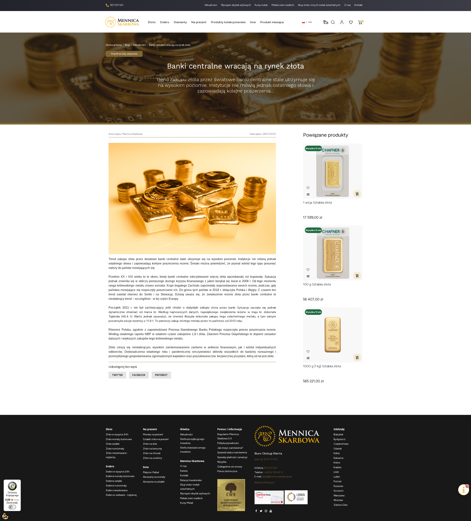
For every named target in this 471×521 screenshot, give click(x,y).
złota (214, 307)
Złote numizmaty (115, 448)
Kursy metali (261, 5)
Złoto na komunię (152, 448)
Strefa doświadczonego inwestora (193, 449)
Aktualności (211, 5)
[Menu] (18, 482)
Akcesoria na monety (154, 477)
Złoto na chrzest (151, 453)
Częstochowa (341, 443)
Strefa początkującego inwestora (192, 441)
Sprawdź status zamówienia (232, 452)
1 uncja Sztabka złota (317, 203)
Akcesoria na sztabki (153, 481)
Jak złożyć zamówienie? (230, 448)
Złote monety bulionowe (119, 439)
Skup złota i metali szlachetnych (189, 486)
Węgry (252, 289)
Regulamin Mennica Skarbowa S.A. (228, 436)
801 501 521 (116, 5)
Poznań (337, 481)
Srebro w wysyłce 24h (118, 471)
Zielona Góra (340, 505)
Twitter (117, 375)
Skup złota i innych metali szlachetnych (319, 5)
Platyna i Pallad (151, 472)
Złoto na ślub (150, 443)
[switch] (12, 507)
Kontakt (358, 5)
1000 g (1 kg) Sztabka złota (322, 366)
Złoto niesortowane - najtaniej (117, 455)
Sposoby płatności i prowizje (232, 457)
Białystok (338, 434)
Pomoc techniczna (227, 471)
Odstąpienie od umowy (229, 466)
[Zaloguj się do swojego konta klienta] (342, 22)
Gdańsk (338, 448)
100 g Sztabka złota (317, 284)
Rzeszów (338, 486)
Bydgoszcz (340, 439)
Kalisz (337, 453)
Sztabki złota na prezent (156, 439)
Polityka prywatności (228, 443)
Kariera (183, 471)
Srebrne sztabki (114, 481)
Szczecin (338, 490)
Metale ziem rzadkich (283, 5)
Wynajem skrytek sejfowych (236, 5)
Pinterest (161, 375)
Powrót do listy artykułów (124, 53)
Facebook (138, 375)
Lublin (337, 476)
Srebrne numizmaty (116, 485)
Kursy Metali (186, 503)
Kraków (337, 467)
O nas (347, 5)
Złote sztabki (112, 443)
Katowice (338, 458)
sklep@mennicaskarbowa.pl (277, 476)
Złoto (112, 347)
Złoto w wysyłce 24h (117, 434)
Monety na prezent (153, 434)
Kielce (337, 462)
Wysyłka (221, 461)
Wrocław (338, 500)
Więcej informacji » (264, 482)
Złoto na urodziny (152, 458)
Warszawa (339, 495)
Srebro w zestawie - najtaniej (121, 495)
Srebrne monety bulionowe (120, 476)
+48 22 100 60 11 (273, 472)
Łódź (336, 472)
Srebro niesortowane (117, 490)
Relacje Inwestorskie (191, 480)
